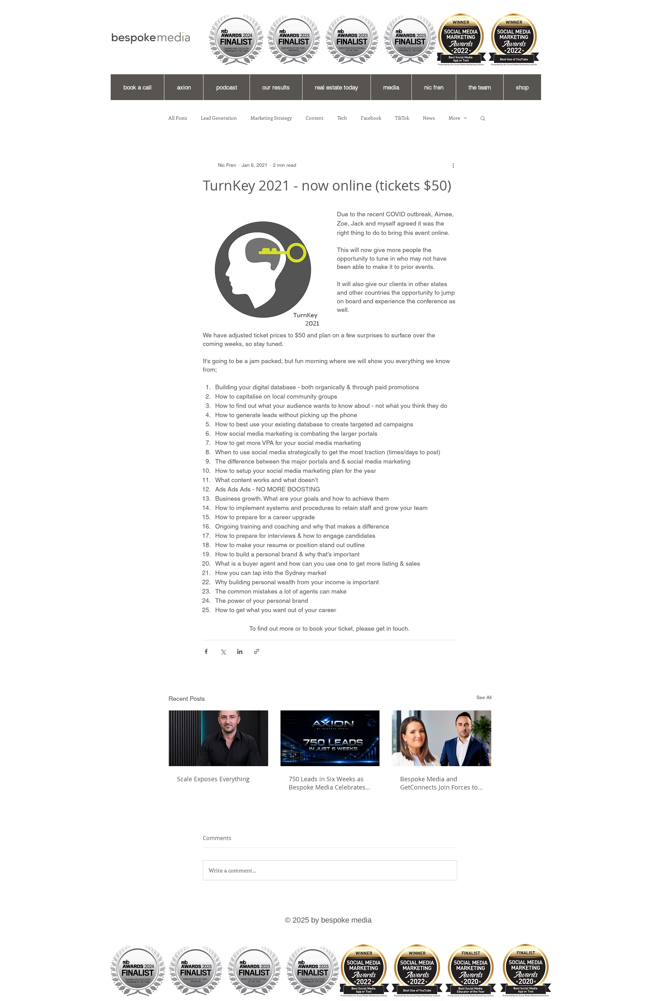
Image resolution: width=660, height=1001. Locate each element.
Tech (342, 118)
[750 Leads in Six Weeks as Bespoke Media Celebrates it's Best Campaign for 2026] (330, 738)
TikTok (402, 118)
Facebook (371, 118)
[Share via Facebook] (206, 651)
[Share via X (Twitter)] (223, 651)
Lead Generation (219, 118)
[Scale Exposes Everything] (218, 738)
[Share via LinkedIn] (239, 651)
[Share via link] (256, 651)
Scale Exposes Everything (213, 779)
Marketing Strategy (271, 118)
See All (484, 697)
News (429, 118)
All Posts (177, 118)
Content (314, 118)
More (454, 118)
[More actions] (453, 165)
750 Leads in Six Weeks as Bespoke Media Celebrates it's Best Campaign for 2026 (328, 783)
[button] (483, 118)
